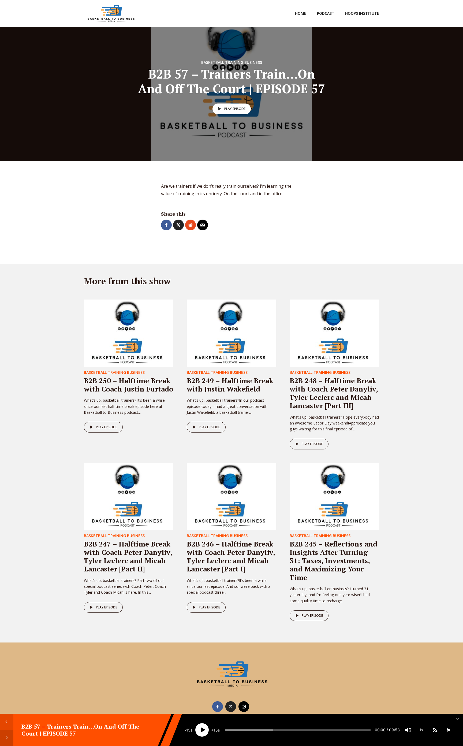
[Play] (202, 730)
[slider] (298, 730)
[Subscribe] (435, 730)
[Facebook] (217, 706)
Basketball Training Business (231, 62)
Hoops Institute (362, 13)
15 (188, 730)
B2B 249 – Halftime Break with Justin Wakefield (230, 384)
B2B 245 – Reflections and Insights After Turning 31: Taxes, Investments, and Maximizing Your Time (333, 560)
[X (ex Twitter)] (230, 706)
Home (300, 13)
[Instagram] (243, 706)
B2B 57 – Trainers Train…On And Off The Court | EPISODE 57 (80, 729)
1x (421, 729)
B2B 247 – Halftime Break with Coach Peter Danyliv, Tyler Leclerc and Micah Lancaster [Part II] (128, 556)
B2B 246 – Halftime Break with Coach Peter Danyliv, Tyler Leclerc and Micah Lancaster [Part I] (231, 556)
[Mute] (408, 730)
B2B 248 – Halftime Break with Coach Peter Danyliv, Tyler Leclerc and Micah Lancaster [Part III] (334, 393)
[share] (448, 730)
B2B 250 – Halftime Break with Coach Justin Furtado (128, 384)
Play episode (234, 108)
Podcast (325, 13)
